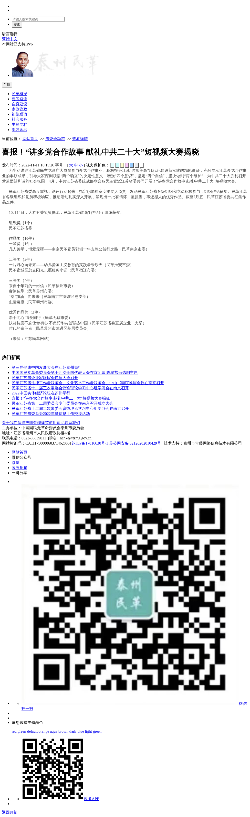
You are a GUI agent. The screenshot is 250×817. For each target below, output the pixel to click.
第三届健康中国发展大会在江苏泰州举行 (47, 367)
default (32, 731)
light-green (93, 731)
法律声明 (25, 423)
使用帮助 (56, 423)
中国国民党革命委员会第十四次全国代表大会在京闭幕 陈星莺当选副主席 (75, 372)
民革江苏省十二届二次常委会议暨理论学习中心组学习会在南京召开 (70, 408)
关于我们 (10, 423)
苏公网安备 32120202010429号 (135, 443)
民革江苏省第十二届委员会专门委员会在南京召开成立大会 (62, 403)
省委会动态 (55, 139)
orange (44, 731)
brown (63, 731)
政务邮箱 (19, 468)
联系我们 (72, 423)
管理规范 (41, 423)
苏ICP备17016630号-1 (90, 443)
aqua (53, 731)
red (14, 731)
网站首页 (30, 139)
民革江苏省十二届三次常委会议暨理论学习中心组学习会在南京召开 (70, 388)
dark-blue (76, 731)
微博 (16, 462)
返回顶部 (10, 812)
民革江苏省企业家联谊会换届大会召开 (45, 378)
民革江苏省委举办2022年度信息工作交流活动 (51, 414)
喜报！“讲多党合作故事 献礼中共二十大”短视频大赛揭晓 (61, 398)
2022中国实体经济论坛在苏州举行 (41, 393)
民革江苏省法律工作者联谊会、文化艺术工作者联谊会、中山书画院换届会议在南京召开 (88, 383)
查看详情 (80, 139)
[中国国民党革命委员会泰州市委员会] (56, 75)
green (22, 731)
